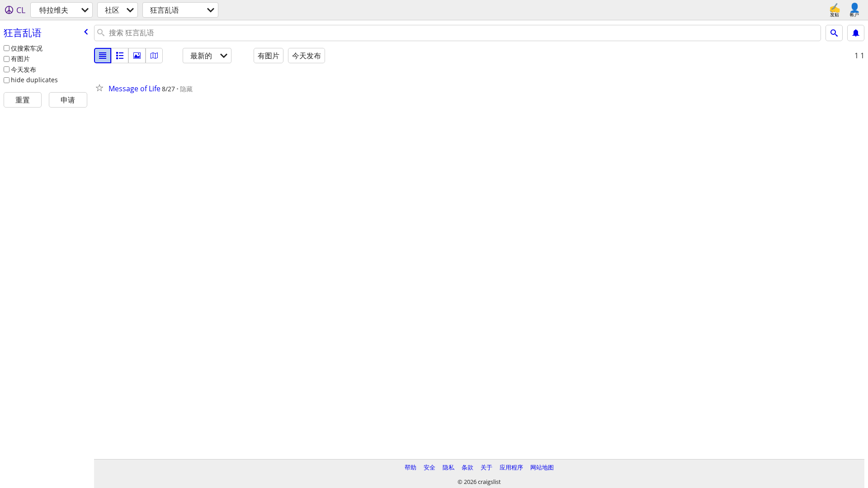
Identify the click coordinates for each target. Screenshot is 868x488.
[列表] (102, 55)
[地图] (154, 55)
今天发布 (23, 69)
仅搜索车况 (26, 48)
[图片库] (137, 55)
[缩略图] (119, 55)
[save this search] (855, 33)
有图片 (20, 58)
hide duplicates (34, 79)
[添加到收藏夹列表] (101, 87)
